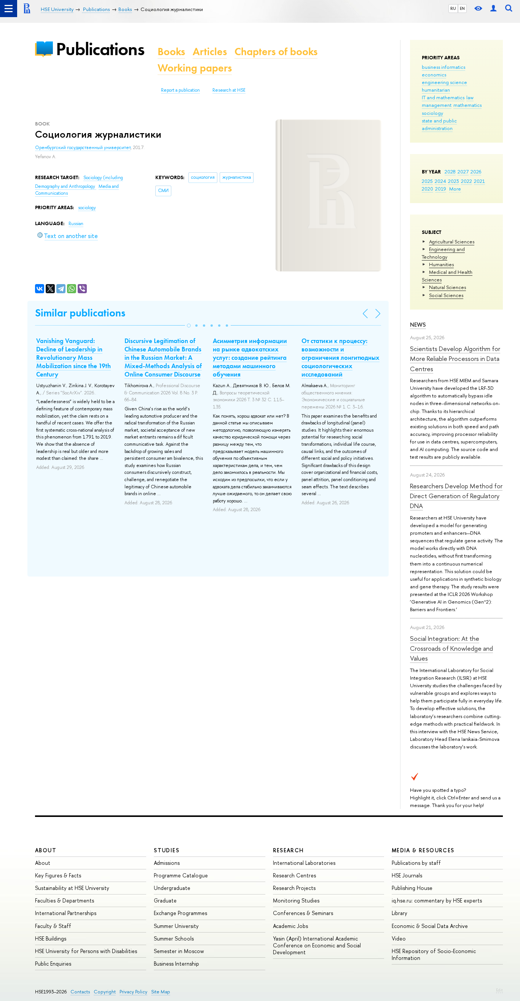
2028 (450, 171)
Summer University (176, 926)
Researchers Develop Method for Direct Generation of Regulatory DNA (456, 495)
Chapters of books (275, 51)
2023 (453, 181)
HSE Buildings (50, 938)
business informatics (443, 67)
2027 (463, 171)
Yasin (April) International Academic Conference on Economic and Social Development (317, 945)
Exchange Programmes (180, 913)
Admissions (167, 862)
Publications (100, 48)
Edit (499, 990)
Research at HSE (229, 90)
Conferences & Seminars (303, 913)
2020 (427, 188)
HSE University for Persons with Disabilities (86, 951)
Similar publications (80, 312)
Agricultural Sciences (451, 241)
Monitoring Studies (296, 900)
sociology (432, 113)
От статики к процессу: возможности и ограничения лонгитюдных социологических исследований (340, 357)
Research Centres (294, 875)
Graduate (165, 900)
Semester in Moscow (179, 951)
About (45, 850)
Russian (76, 224)
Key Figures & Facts (58, 875)
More (455, 188)
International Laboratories (304, 862)
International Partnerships (65, 913)
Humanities (441, 264)
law (470, 97)
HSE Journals (407, 875)
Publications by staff (416, 862)
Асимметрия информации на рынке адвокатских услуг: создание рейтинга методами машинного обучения (250, 357)
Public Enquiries (53, 963)
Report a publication (180, 90)
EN (462, 8)
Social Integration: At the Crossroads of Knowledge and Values (451, 648)
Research (288, 850)
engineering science (444, 82)
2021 (479, 181)
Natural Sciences (447, 287)
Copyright (105, 991)
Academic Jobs (290, 926)
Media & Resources (423, 850)
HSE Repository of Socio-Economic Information (434, 954)
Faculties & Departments (64, 900)
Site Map (160, 991)
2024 (440, 181)
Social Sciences (446, 295)
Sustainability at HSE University (72, 887)
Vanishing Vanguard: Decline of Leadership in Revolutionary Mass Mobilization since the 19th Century (73, 357)
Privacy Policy (133, 991)
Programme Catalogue (181, 875)
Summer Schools (174, 938)
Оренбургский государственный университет (83, 148)
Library (399, 913)
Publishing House (412, 887)
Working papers (195, 68)
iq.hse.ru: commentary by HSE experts (437, 900)
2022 (466, 181)
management (436, 105)
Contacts (80, 991)
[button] (189, 325)
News (418, 325)
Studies (166, 850)
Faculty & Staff (53, 926)
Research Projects (294, 887)
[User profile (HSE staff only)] (493, 8)
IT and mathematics (443, 97)
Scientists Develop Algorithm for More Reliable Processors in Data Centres (455, 358)
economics (434, 74)
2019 (440, 188)
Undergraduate (172, 887)
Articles (210, 51)
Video (399, 938)
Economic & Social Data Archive (430, 926)
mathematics (467, 105)
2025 (427, 181)
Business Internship (176, 963)
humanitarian (436, 89)
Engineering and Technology (443, 253)
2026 (476, 171)
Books (171, 51)
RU (453, 8)
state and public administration (439, 124)
